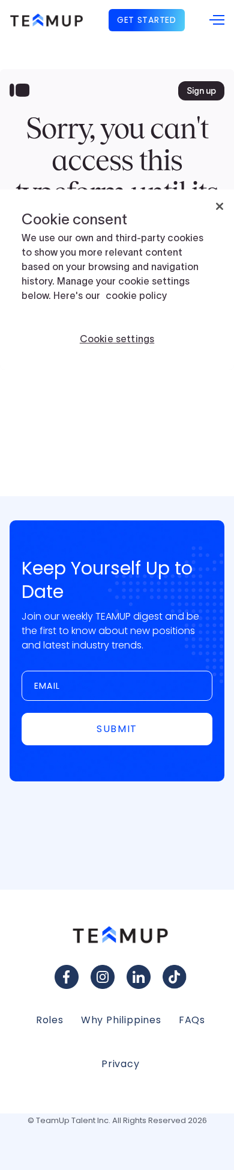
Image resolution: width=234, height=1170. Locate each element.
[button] (216, 20)
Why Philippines (121, 1020)
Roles (50, 1020)
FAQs (192, 1020)
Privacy (120, 1064)
